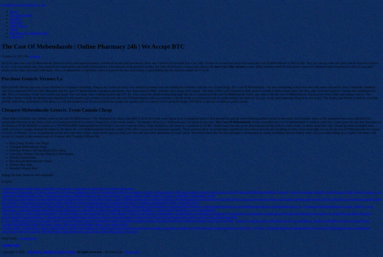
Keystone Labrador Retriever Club (23, 5)
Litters (14, 29)
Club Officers (18, 26)
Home (13, 11)
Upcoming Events (21, 15)
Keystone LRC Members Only (29, 33)
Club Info (16, 22)
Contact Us (17, 36)
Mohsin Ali (132, 252)
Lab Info (15, 19)
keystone (34, 56)
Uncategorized (27, 238)
